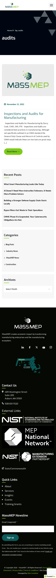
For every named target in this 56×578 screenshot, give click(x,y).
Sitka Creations (32, 573)
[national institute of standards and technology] (28, 419)
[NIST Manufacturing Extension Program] (28, 456)
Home (9, 30)
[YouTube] (44, 348)
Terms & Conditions (31, 570)
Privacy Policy (18, 570)
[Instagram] (51, 347)
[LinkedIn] (23, 348)
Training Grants (13, 504)
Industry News (12, 251)
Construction (11, 264)
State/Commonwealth (15, 468)
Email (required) (9, 522)
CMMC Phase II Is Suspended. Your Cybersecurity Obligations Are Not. (25, 218)
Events (8, 499)
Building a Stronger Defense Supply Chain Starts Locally (25, 202)
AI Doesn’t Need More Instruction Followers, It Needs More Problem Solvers (27, 192)
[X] (37, 348)
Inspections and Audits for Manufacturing (23, 116)
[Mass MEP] (12, 5)
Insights (9, 495)
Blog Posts (10, 244)
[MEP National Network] (28, 436)
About (8, 486)
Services (9, 491)
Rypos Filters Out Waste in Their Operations (23, 210)
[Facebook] (30, 348)
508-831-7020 (11, 403)
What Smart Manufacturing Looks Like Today (24, 184)
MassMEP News (12, 258)
